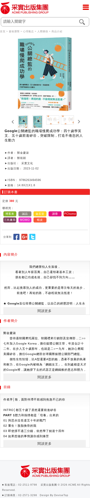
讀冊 (55, 213)
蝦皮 (40, 219)
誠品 (25, 213)
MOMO (25, 219)
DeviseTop (61, 495)
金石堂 (40, 213)
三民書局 (10, 219)
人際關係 (42, 31)
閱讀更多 (44, 311)
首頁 (2, 31)
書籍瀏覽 (14, 31)
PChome (70, 213)
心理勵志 (28, 31)
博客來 (9, 213)
